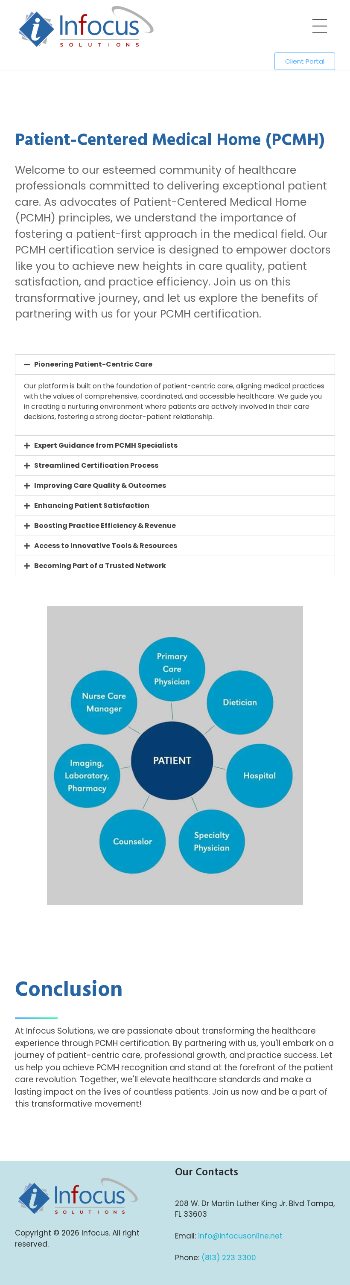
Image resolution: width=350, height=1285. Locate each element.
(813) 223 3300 (228, 1258)
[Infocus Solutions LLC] (95, 26)
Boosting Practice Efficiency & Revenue (105, 525)
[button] (175, 364)
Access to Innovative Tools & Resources (105, 546)
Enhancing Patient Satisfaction (91, 505)
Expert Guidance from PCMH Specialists (106, 445)
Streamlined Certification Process (96, 465)
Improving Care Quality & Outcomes (100, 485)
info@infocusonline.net (240, 1236)
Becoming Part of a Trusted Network (100, 566)
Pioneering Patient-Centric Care (93, 364)
